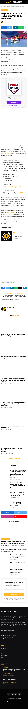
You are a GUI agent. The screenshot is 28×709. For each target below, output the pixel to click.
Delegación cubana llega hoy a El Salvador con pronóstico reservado (20, 297)
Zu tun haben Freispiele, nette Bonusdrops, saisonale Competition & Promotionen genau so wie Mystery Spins (18, 485)
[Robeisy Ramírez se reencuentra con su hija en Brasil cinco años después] (14, 532)
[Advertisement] (14, 126)
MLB (2, 651)
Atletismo (4, 10)
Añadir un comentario (14, 458)
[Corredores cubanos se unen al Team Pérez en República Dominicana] (14, 347)
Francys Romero (5, 153)
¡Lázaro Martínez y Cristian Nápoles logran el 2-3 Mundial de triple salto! (17, 556)
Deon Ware (5, 667)
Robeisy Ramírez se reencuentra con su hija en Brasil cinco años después (13, 542)
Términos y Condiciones (7, 637)
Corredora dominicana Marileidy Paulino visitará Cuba (13, 426)
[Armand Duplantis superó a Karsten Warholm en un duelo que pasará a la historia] (14, 439)
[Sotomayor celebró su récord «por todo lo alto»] (5, 564)
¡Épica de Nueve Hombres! (9, 675)
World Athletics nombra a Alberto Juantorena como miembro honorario (17, 571)
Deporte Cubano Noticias (8, 282)
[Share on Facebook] (4, 27)
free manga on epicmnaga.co (9, 682)
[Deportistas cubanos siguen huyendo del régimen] (14, 39)
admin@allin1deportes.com (11, 629)
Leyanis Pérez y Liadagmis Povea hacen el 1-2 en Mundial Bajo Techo (14, 335)
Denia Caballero (11, 212)
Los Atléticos (4, 648)
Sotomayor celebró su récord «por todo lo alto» (17, 563)
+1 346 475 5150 (10, 630)
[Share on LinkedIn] (15, 27)
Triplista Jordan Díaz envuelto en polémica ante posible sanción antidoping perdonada (13, 404)
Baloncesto (4, 655)
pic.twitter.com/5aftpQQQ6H (12, 187)
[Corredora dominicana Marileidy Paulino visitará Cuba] (14, 417)
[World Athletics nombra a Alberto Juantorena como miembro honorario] (5, 571)
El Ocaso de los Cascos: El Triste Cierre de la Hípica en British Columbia (14, 670)
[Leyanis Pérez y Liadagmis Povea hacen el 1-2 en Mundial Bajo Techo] (14, 325)
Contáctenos (4, 639)
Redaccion (8, 22)
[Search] (26, 2)
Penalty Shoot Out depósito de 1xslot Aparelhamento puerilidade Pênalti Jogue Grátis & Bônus (18, 503)
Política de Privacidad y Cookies (8, 635)
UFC (2, 657)
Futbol (2, 653)
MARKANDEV (22, 704)
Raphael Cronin (6, 678)
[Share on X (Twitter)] (9, 27)
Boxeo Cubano (6, 539)
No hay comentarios (7, 24)
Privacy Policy (13, 599)
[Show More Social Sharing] (25, 27)
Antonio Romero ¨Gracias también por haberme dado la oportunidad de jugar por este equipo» (7, 298)
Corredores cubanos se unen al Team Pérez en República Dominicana (13, 357)
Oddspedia (18, 698)
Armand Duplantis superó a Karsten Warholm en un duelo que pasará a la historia (12, 450)
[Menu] (2, 2)
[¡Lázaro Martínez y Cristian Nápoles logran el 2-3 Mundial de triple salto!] (5, 556)
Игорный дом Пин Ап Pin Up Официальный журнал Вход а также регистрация (17, 494)
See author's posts (18, 237)
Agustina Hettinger (7, 673)
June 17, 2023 (20, 193)
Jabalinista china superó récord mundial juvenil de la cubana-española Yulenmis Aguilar (13, 380)
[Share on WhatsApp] (21, 27)
